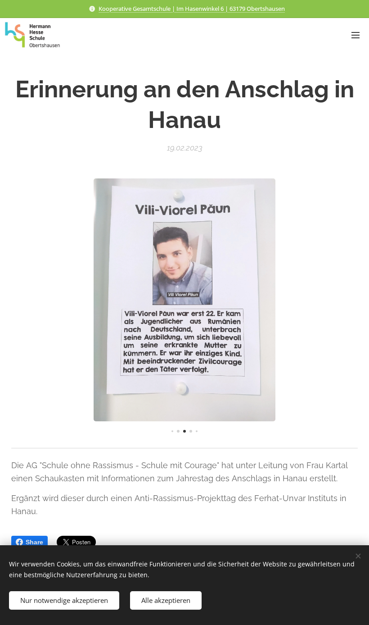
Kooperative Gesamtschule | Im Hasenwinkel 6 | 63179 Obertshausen (192, 9)
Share (34, 542)
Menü (355, 35)
